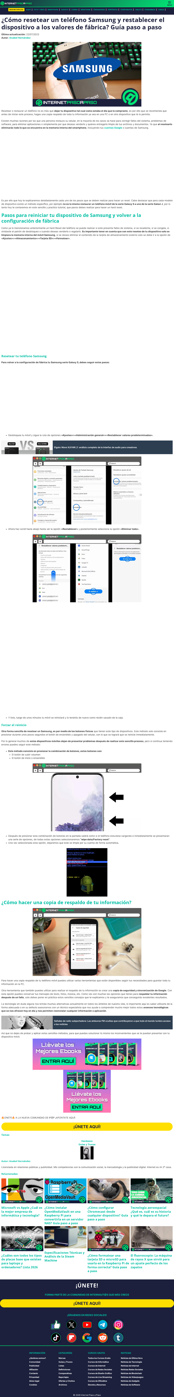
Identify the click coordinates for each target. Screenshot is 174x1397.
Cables (161, 10)
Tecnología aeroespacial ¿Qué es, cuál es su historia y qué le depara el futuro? (151, 1211)
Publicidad (34, 1366)
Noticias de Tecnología (131, 1362)
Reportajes (64, 1377)
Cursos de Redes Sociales (100, 1369)
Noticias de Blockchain (131, 1373)
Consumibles (150, 10)
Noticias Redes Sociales (132, 1369)
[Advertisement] (87, 152)
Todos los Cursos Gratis (99, 1358)
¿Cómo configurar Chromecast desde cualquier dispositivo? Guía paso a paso (108, 1213)
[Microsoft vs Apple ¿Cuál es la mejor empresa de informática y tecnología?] (22, 1190)
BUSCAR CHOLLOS (16, 10)
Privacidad (34, 1377)
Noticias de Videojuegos (132, 1377)
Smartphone (53, 10)
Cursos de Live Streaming (100, 1377)
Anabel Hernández (20, 37)
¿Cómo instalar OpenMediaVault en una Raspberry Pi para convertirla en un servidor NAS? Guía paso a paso (63, 1215)
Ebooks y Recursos (97, 1385)
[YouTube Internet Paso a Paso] (87, 1325)
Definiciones (64, 1369)
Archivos (63, 1385)
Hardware (87, 1141)
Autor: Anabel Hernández (15, 1161)
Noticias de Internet (130, 1366)
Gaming (74, 10)
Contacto (33, 1373)
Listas (61, 1366)
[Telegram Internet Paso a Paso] (103, 1325)
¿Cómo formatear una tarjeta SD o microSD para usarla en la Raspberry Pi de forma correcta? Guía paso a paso (108, 1263)
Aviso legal (34, 1381)
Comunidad (34, 1362)
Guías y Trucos (87, 1144)
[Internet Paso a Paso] (17, 3)
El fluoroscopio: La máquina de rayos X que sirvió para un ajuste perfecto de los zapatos (151, 1261)
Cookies (33, 1385)
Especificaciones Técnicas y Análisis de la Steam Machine (64, 1256)
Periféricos (113, 10)
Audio (28, 10)
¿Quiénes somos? (37, 1358)
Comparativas (65, 1373)
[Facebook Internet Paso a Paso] (56, 1325)
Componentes (126, 10)
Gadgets (65, 10)
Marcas (62, 1358)
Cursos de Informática (98, 1362)
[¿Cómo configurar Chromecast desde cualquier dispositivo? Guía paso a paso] (109, 1190)
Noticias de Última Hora (131, 1358)
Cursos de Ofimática (97, 1381)
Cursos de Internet (96, 1366)
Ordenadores (99, 10)
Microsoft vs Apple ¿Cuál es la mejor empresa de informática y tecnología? (21, 1211)
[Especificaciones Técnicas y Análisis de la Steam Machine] (65, 1237)
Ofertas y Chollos (67, 1381)
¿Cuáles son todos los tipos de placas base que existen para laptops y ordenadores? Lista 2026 (21, 1261)
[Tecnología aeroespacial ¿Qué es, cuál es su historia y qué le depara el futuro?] (152, 1190)
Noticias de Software (130, 1385)
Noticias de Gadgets (130, 1381)
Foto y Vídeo (39, 10)
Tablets (138, 10)
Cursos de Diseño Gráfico (100, 1373)
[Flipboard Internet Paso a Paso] (71, 1338)
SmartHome (86, 10)
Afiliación (33, 1369)
